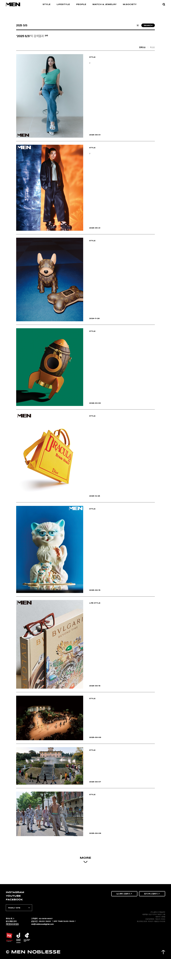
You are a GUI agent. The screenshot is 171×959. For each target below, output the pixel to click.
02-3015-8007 (45, 919)
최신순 (152, 47)
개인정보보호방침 (12, 924)
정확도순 (142, 47)
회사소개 (9, 918)
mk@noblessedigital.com (42, 924)
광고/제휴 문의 (11, 921)
